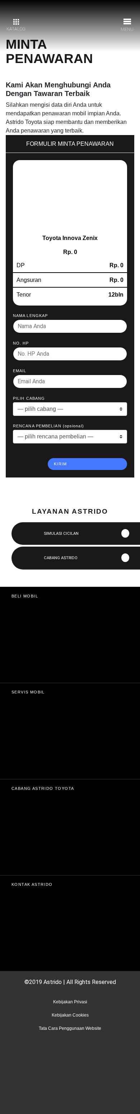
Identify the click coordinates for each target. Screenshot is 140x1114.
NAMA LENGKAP (30, 315)
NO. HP (21, 343)
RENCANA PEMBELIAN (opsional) (48, 426)
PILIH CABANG (29, 398)
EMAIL (20, 371)
